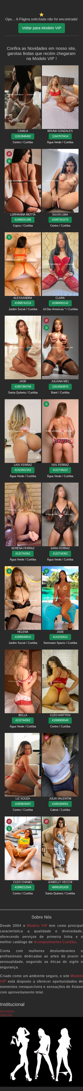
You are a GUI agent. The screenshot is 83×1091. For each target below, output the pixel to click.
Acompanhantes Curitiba (55, 942)
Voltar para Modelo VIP (41, 28)
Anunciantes (7, 1011)
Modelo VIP (37, 925)
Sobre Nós (6, 1015)
